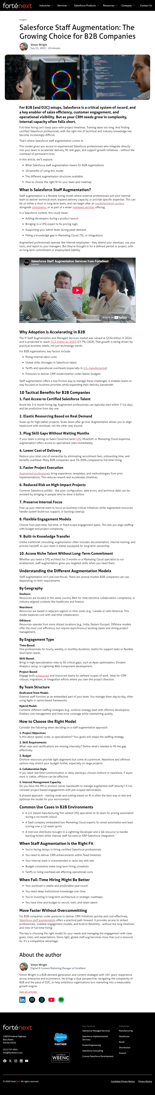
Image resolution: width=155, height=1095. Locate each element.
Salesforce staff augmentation (37, 920)
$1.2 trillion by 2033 (63, 342)
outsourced (42, 675)
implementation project (109, 203)
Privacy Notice (145, 1081)
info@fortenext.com (12, 1052)
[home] (17, 5)
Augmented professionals (34, 473)
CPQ (78, 439)
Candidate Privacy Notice (123, 1081)
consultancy (39, 207)
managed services (83, 207)
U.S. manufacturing (94, 368)
